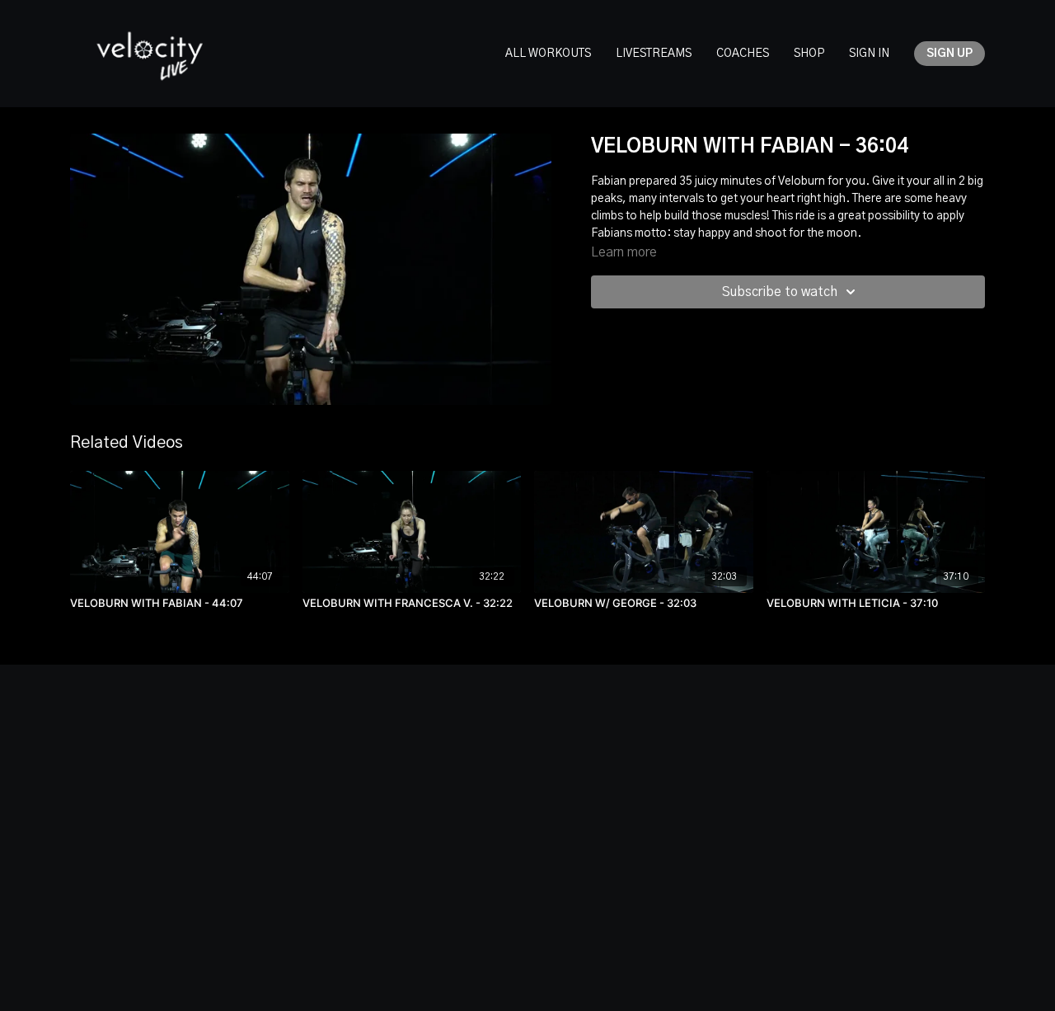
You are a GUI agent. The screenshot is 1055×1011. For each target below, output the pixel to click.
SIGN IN (869, 53)
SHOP (809, 53)
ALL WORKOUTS (548, 53)
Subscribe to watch (779, 292)
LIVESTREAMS (654, 53)
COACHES (742, 53)
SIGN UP (949, 53)
